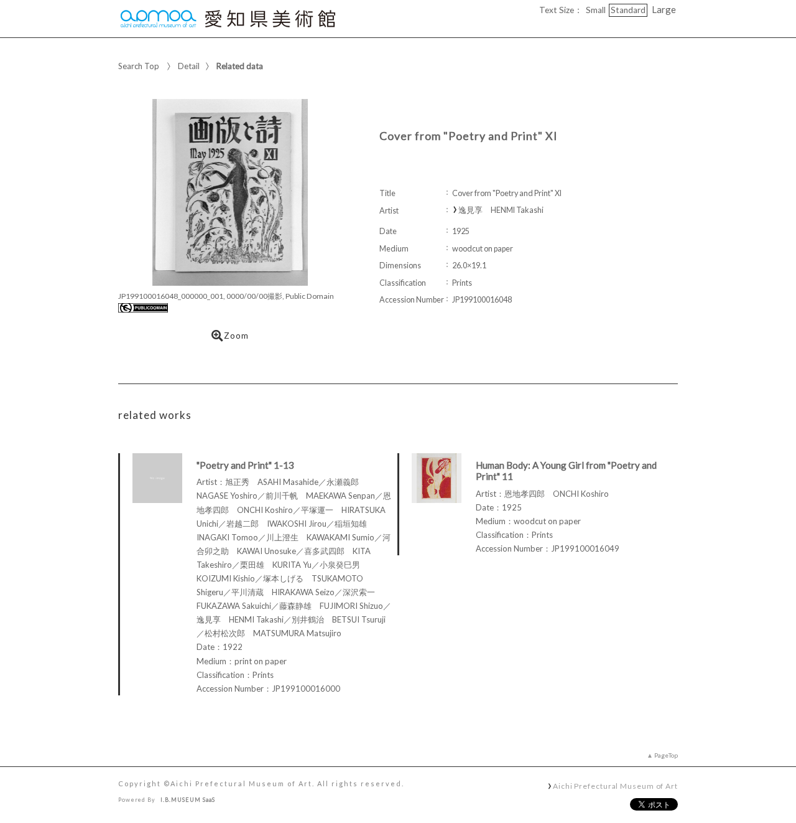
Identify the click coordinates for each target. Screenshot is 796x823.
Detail (189, 66)
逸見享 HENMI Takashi (501, 210)
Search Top (138, 66)
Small (596, 10)
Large (664, 9)
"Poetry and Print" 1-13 (245, 465)
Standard (628, 10)
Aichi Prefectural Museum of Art (615, 785)
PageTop (666, 755)
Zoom (236, 336)
